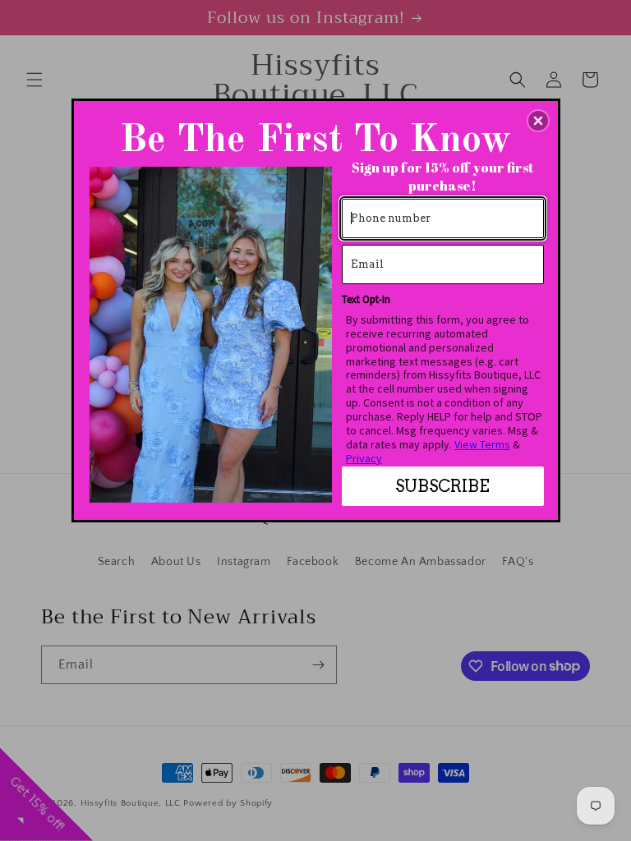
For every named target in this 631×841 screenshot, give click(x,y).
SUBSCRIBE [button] (442, 486)
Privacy (364, 458)
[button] (538, 121)
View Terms (482, 444)
